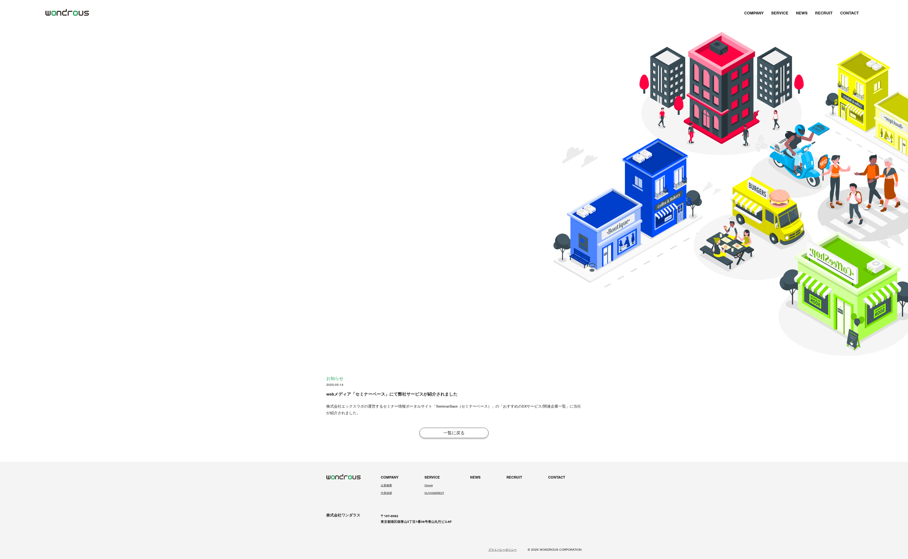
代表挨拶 (386, 493)
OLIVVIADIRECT (434, 493)
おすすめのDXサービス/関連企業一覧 (534, 406)
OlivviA (428, 485)
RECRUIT (824, 13)
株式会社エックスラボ (345, 406)
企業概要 (386, 485)
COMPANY (754, 13)
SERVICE (779, 13)
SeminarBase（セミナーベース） (464, 406)
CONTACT (849, 13)
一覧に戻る (454, 433)
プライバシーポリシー (502, 550)
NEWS (802, 13)
